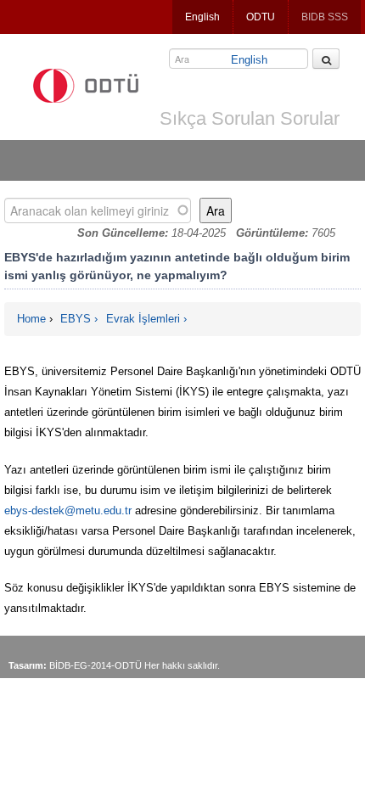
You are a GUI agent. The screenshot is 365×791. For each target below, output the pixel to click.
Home (31, 318)
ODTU (260, 17)
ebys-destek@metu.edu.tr (68, 510)
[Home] (85, 86)
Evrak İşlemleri (143, 318)
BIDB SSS (324, 17)
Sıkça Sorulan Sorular (250, 118)
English (202, 17)
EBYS (75, 318)
